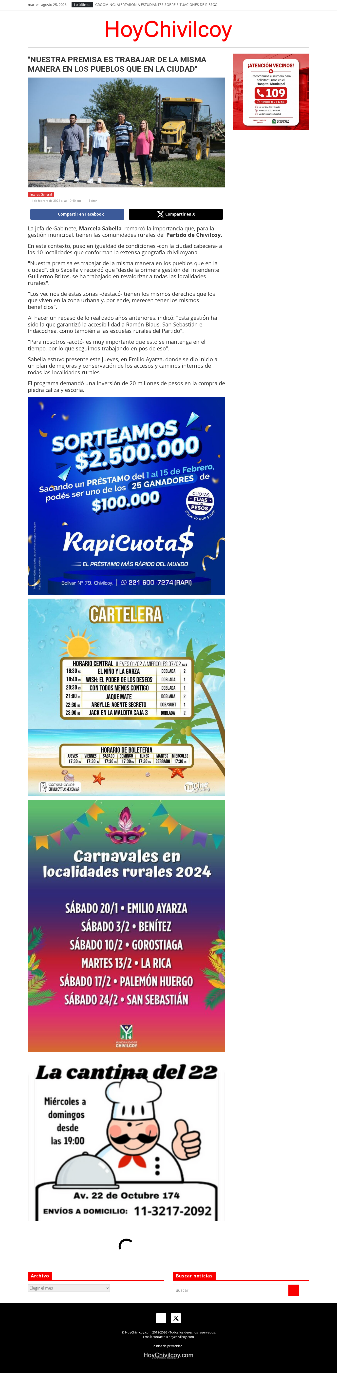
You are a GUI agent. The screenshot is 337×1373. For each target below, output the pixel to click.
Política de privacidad (167, 1346)
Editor (93, 201)
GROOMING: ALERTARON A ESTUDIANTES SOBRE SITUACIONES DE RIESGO (156, 4)
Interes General (41, 194)
